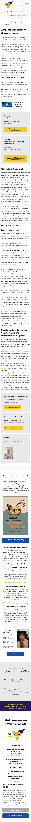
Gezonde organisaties (12, 407)
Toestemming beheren (15, 810)
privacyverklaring (8, 690)
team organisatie (9, 22)
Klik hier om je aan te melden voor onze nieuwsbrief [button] (15, 681)
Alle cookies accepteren (15, 815)
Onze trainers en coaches (15, 771)
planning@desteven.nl (18, 15)
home (2, 22)
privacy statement (20, 819)
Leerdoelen (15, 781)
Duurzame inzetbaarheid (13, 428)
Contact (15, 654)
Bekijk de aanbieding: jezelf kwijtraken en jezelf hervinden (15, 540)
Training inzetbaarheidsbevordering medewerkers (16, 158)
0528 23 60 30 (20, 12)
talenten (3, 300)
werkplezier (4, 368)
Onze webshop (15, 778)
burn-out (22, 65)
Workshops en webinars (15, 776)
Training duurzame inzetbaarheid (15, 129)
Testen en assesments (15, 774)
